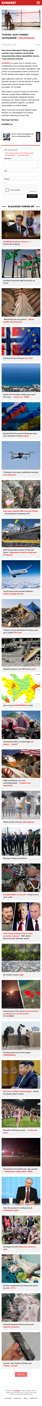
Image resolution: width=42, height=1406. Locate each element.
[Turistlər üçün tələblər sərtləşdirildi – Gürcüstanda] (21, 20)
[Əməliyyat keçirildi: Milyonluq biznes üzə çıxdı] (21, 1230)
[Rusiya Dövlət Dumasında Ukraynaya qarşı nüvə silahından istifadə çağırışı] (21, 416)
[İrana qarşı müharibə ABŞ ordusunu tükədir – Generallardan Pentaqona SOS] (21, 494)
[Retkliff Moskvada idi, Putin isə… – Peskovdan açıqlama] (21, 225)
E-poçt (6, 179)
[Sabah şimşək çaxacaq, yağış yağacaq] (21, 805)
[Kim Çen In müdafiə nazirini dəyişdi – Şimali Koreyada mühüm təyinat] (21, 1074)
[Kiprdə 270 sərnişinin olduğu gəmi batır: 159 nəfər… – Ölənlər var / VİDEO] (21, 377)
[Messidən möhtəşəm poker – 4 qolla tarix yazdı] (21, 1113)
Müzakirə (7, 158)
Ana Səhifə (8, 1398)
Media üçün (33, 1398)
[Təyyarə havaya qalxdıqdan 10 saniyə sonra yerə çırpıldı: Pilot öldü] (21, 613)
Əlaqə (26, 1398)
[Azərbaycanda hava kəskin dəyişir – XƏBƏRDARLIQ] (21, 1035)
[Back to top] (36, 1400)
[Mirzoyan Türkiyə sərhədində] (21, 841)
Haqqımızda (17, 1398)
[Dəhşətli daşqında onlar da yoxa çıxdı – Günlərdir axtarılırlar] (21, 1307)
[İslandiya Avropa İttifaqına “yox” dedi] (21, 341)
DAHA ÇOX (21, 1374)
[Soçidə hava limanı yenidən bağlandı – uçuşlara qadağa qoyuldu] (21, 574)
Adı (5, 171)
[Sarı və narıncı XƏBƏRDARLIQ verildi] (21, 688)
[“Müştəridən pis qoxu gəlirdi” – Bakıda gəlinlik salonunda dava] (21, 302)
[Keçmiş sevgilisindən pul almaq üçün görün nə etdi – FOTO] (21, 1268)
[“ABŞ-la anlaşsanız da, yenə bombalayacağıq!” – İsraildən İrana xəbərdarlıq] (21, 763)
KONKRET (17, 1390)
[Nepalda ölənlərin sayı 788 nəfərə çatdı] (21, 652)
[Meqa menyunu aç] (38, 2)
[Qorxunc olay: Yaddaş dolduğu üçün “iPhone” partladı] (21, 1346)
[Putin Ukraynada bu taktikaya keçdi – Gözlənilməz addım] (21, 1191)
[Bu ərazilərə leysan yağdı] (21, 958)
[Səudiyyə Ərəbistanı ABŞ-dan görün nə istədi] (21, 263)
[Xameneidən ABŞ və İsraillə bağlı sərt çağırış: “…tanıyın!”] (21, 725)
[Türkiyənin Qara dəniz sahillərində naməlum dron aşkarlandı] (21, 455)
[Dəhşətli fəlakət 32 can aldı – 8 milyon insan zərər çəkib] (21, 878)
